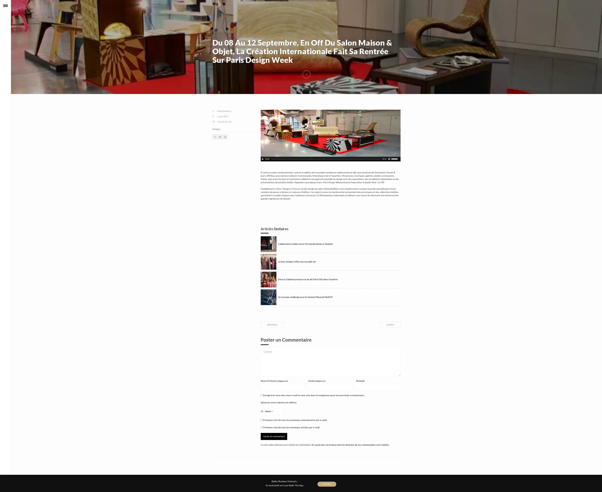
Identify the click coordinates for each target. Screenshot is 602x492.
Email (316, 380)
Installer (327, 484)
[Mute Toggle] (389, 159)
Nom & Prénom (274, 380)
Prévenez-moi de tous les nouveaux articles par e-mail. (291, 427)
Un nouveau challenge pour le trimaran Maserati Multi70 (305, 297)
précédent (272, 325)
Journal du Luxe (224, 121)
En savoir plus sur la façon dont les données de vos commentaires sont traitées (350, 444)
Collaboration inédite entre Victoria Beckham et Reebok (305, 244)
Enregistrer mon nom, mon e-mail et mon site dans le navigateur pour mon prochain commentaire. (313, 395)
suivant (390, 325)
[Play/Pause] (262, 159)
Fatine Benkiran (224, 111)
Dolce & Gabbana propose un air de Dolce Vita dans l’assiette (308, 279)
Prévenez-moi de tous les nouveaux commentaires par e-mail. (295, 420)
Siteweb (360, 380)
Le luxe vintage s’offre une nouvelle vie (297, 261)
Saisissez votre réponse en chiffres (279, 402)
